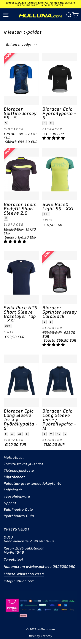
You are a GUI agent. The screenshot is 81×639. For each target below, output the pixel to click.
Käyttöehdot (14, 477)
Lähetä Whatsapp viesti (24, 574)
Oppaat (10, 503)
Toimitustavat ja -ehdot (23, 464)
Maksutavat (14, 457)
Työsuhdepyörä (17, 496)
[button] (54, 138)
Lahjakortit (13, 490)
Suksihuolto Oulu (18, 509)
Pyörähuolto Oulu (19, 516)
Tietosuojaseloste (19, 470)
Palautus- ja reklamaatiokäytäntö (32, 483)
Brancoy (46, 636)
